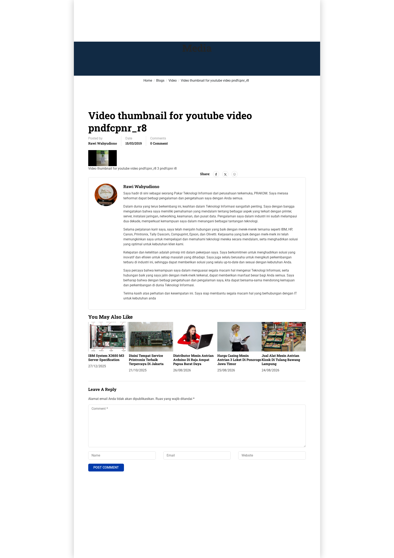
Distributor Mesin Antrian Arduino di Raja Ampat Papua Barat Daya (193, 359)
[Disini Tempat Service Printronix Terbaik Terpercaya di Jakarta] (151, 336)
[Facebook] (216, 174)
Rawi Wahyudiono (102, 143)
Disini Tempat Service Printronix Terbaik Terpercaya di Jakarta (146, 359)
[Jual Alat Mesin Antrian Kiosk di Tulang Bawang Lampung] (284, 336)
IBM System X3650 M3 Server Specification (106, 357)
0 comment (159, 143)
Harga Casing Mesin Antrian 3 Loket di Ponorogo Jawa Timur (239, 359)
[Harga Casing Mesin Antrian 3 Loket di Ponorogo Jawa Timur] (239, 336)
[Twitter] (225, 174)
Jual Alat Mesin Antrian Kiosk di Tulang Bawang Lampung (281, 359)
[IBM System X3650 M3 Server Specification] (108, 336)
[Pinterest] (234, 174)
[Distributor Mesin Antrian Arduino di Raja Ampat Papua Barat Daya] (195, 336)
